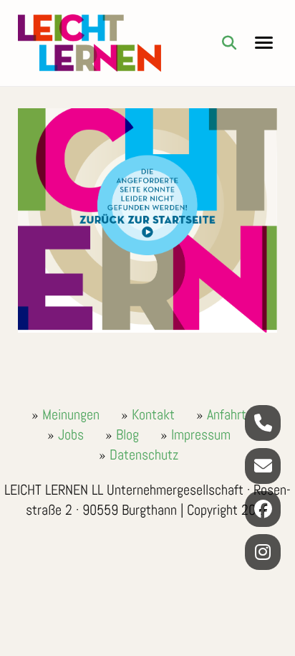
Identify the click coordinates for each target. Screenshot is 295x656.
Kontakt (153, 414)
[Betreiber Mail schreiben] (263, 466)
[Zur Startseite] (89, 43)
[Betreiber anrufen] (263, 423)
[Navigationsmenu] (264, 43)
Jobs (71, 434)
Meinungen (71, 414)
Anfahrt (226, 414)
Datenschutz (144, 454)
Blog (127, 434)
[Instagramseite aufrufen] (263, 552)
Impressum (201, 434)
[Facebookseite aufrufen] (263, 509)
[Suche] (229, 43)
